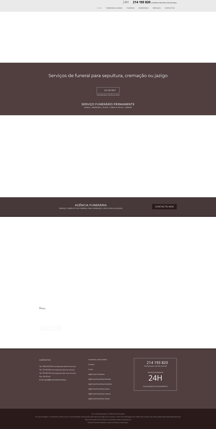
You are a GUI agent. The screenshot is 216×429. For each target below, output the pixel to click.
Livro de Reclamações (99, 414)
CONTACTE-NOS (164, 206)
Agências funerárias (52, 262)
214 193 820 (110, 90)
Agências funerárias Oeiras (99, 399)
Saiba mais (43, 178)
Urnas (90, 369)
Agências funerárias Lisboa (99, 389)
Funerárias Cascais (145, 262)
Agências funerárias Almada (99, 379)
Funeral (91, 364)
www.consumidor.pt (124, 420)
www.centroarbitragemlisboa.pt (169, 417)
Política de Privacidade (116, 414)
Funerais (44, 230)
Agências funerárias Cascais (99, 394)
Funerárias (93, 230)
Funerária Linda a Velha (97, 360)
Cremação (139, 230)
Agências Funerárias (96, 374)
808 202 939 (48, 366)
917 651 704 (47, 373)
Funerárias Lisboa (97, 262)
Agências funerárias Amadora (100, 384)
